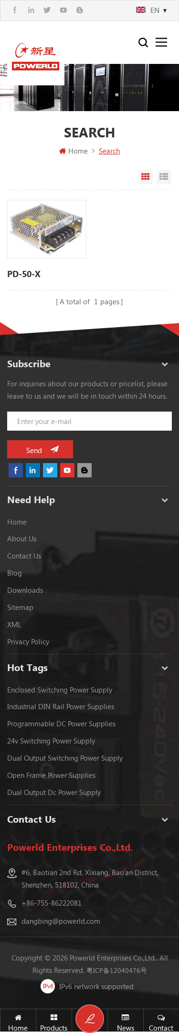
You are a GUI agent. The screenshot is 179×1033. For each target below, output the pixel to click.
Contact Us (24, 555)
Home (78, 150)
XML (14, 624)
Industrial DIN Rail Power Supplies (60, 706)
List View (164, 177)
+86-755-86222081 (51, 903)
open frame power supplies (51, 775)
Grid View (145, 177)
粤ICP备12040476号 (116, 970)
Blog (14, 573)
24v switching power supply (51, 740)
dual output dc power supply (54, 792)
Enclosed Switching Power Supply (59, 689)
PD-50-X (24, 273)
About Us (21, 538)
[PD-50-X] (46, 229)
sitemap (20, 607)
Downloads (25, 590)
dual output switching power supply (65, 758)
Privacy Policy (28, 641)
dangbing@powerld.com (60, 921)
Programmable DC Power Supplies (61, 723)
